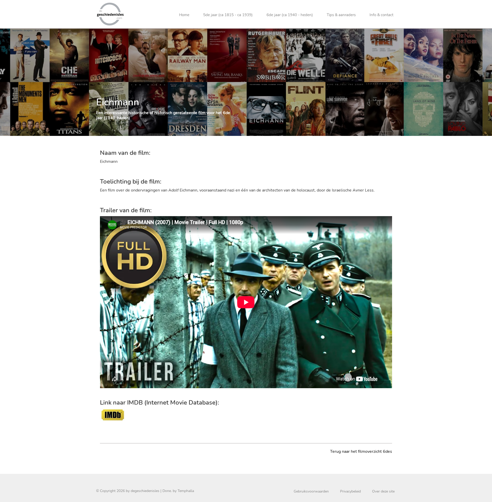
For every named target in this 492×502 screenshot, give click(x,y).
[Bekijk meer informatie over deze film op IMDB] (113, 414)
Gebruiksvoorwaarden (311, 491)
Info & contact (381, 14)
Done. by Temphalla (178, 490)
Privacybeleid (350, 491)
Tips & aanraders (341, 14)
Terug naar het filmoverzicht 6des (361, 451)
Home (184, 14)
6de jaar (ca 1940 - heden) (289, 14)
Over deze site (383, 491)
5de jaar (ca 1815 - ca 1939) (228, 14)
